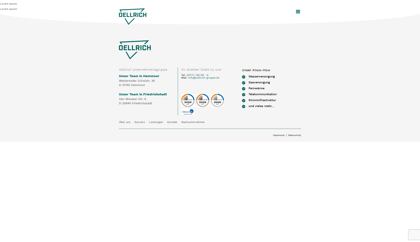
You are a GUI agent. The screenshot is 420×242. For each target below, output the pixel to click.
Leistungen (156, 122)
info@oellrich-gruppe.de (203, 78)
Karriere (140, 122)
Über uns (124, 122)
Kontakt (172, 122)
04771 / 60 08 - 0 (197, 75)
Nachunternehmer (193, 122)
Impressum (279, 135)
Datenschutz (294, 135)
